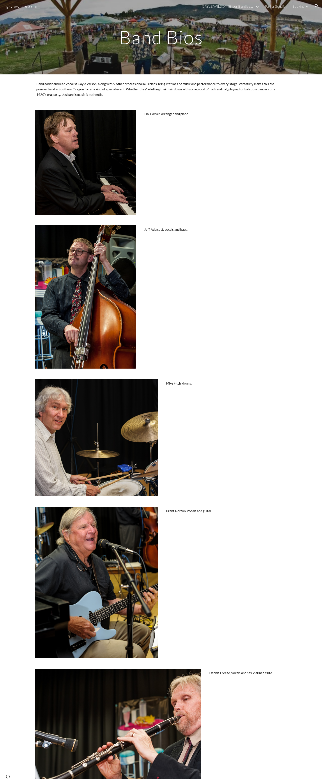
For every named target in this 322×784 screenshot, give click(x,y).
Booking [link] (298, 6)
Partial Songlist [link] (276, 6)
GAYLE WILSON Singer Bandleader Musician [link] (228, 6)
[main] (161, 37)
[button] (316, 6)
